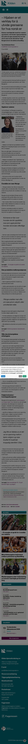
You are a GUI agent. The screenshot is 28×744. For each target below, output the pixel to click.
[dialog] (14, 372)
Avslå (20, 376)
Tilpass (3, 376)
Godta (24, 376)
